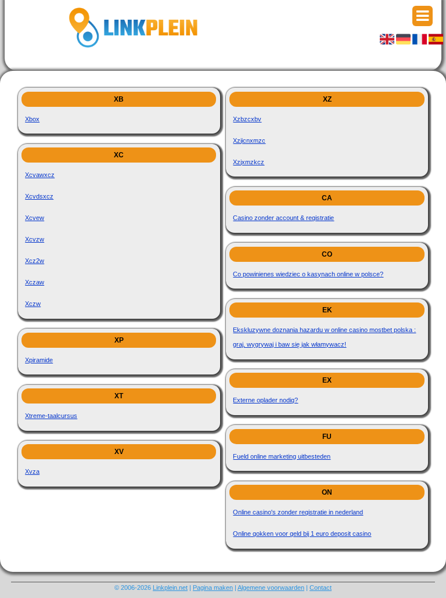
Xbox (32, 119)
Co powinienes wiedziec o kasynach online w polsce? (308, 274)
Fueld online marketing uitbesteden (281, 456)
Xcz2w (34, 260)
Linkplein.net (170, 587)
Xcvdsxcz (39, 196)
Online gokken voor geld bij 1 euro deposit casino (302, 533)
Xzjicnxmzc (249, 140)
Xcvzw (34, 239)
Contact (321, 587)
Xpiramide (39, 359)
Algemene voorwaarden (271, 587)
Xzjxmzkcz (248, 161)
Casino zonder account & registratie (283, 217)
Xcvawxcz (40, 174)
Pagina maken (213, 587)
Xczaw (34, 282)
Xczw (33, 303)
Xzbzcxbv (247, 119)
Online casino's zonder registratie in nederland (298, 512)
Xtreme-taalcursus (51, 415)
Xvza (32, 471)
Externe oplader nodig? (265, 400)
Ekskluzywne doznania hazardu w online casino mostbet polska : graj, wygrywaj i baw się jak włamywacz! (324, 337)
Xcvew (34, 217)
